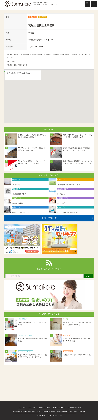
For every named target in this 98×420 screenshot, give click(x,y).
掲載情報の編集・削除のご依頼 (67, 411)
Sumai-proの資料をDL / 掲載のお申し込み (26, 411)
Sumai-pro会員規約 (48, 411)
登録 (88, 276)
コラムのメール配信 (74, 407)
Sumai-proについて (59, 407)
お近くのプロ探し (45, 407)
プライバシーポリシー (54, 415)
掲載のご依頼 (11, 61)
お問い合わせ (40, 415)
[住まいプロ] (18, 4)
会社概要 (82, 411)
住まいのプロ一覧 (49, 218)
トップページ (21, 407)
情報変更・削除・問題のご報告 (17, 65)
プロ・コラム (32, 407)
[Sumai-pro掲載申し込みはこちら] (49, 308)
